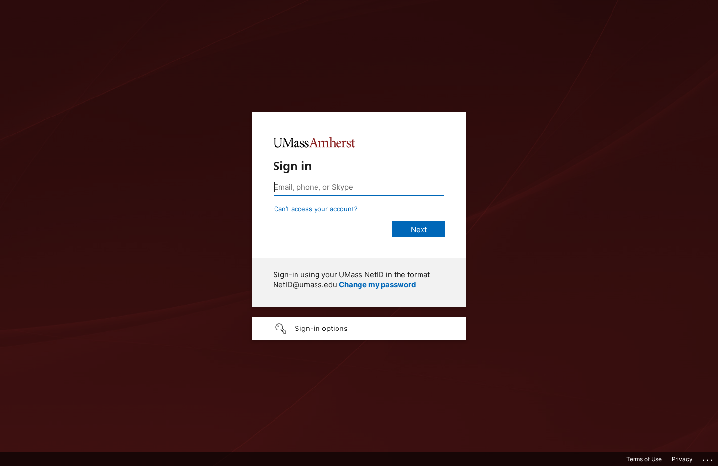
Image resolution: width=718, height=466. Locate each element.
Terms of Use (644, 459)
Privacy (682, 459)
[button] (359, 328)
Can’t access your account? (316, 209)
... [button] (708, 458)
